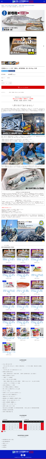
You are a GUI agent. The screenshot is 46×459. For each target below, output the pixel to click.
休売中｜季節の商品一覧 (8, 411)
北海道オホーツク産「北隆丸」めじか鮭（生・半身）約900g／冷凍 (23, 291)
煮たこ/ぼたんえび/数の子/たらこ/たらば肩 (11, 388)
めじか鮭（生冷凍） (36, 381)
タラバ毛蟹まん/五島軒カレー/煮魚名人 (11, 386)
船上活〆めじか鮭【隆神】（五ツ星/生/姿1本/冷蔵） (13, 407)
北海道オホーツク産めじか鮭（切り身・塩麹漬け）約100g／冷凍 (8, 291)
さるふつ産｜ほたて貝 (7, 364)
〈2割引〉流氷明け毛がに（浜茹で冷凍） (11, 373)
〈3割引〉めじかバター (26, 381)
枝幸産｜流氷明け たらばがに (9, 375)
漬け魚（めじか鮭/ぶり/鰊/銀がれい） (10, 394)
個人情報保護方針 (6, 441)
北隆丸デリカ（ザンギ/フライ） (9, 396)
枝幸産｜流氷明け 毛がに (8, 371)
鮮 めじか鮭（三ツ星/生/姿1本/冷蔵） (32, 407)
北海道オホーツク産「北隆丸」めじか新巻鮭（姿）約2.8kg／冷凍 (9, 307)
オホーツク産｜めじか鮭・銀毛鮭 (11, 5)
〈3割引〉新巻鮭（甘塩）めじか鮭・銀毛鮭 (26, 5)
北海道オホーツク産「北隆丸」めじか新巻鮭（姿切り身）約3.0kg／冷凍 (9, 322)
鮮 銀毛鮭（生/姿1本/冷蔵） (8, 409)
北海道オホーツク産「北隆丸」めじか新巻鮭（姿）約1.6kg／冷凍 (37, 307)
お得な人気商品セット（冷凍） (9, 385)
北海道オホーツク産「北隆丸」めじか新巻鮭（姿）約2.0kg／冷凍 (23, 307)
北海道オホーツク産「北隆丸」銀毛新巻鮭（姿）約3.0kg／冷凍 (9, 259)
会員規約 (4, 445)
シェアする (12, 70)
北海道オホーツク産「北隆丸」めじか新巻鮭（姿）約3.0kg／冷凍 (37, 291)
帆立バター (5, 367)
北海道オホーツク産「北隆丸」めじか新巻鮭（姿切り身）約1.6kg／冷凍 (23, 275)
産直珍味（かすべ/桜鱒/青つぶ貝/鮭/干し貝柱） (12, 398)
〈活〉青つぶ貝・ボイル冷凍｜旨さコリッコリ (12, 369)
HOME (2, 5)
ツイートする (5, 70)
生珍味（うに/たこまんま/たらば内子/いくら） (12, 392)
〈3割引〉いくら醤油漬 (7, 377)
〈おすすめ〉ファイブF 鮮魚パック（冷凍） (12, 383)
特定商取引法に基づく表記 (8, 439)
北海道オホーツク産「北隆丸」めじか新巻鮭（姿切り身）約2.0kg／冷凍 (37, 322)
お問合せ (4, 447)
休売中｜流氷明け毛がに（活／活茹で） (29, 373)
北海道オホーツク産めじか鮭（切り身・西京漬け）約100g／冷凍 (37, 275)
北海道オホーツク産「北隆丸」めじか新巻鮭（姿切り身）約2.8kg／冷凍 (9, 275)
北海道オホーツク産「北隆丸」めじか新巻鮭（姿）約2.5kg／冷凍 (37, 259)
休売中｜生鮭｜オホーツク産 (8, 405)
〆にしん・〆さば (6, 390)
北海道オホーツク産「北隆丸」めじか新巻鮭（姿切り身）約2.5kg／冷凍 (23, 322)
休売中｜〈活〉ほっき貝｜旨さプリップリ (11, 400)
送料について (5, 443)
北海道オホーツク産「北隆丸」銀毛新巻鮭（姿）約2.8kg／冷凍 (23, 259)
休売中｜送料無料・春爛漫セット (9, 402)
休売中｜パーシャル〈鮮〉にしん (9, 404)
